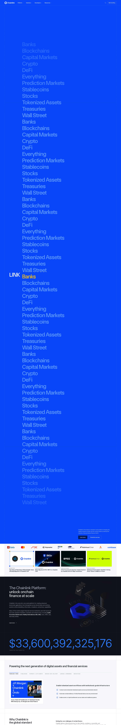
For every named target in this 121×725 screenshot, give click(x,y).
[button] (20, 3)
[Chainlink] (10, 3)
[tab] (13, 673)
